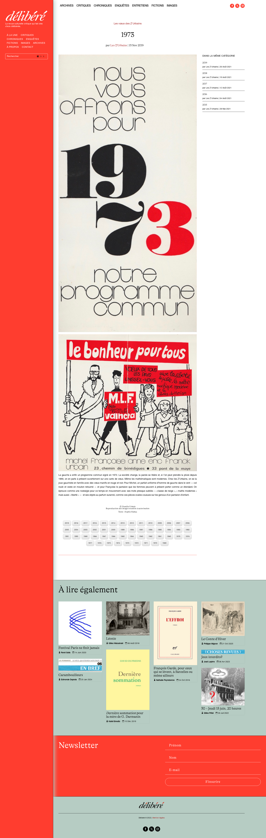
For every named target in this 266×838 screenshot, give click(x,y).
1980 (169, 536)
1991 (67, 536)
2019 (67, 523)
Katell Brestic (114, 722)
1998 (132, 530)
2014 (113, 523)
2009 (160, 523)
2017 (85, 523)
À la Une (12, 36)
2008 (169, 523)
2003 (85, 530)
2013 (123, 523)
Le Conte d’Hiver (213, 639)
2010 (150, 523)
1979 (178, 536)
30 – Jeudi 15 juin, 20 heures (221, 708)
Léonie (111, 638)
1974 (118, 543)
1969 (164, 543)
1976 (99, 543)
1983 (141, 536)
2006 (188, 523)
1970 (155, 543)
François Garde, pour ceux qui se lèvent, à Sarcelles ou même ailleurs (173, 672)
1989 (85, 536)
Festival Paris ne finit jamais (78, 648)
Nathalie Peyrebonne (165, 680)
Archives (39, 43)
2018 (76, 523)
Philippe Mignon (211, 644)
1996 (150, 530)
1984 (132, 536)
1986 (113, 536)
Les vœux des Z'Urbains (128, 24)
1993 (178, 530)
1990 (76, 536)
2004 (76, 530)
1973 (127, 543)
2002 (95, 530)
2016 (95, 523)
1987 (104, 536)
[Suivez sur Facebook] (232, 6)
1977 (90, 543)
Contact (27, 47)
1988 (95, 536)
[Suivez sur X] (237, 6)
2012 (132, 523)
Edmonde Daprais (69, 680)
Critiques (27, 36)
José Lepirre (209, 662)
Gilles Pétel (209, 713)
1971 (146, 543)
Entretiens (140, 6)
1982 (150, 536)
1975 (109, 543)
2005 (67, 530)
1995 (160, 530)
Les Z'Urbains (118, 45)
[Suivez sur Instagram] (243, 6)
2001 (104, 530)
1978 (188, 536)
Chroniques (15, 40)
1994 (169, 530)
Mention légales (159, 818)
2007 (178, 523)
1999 (123, 530)
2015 (104, 523)
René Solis (65, 653)
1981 (160, 536)
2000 (113, 530)
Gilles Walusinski (116, 643)
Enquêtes (32, 40)
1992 (188, 530)
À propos (13, 47)
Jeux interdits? (211, 657)
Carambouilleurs (70, 675)
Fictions (12, 43)
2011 (141, 523)
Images (25, 43)
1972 (137, 543)
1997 (141, 530)
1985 (123, 536)
